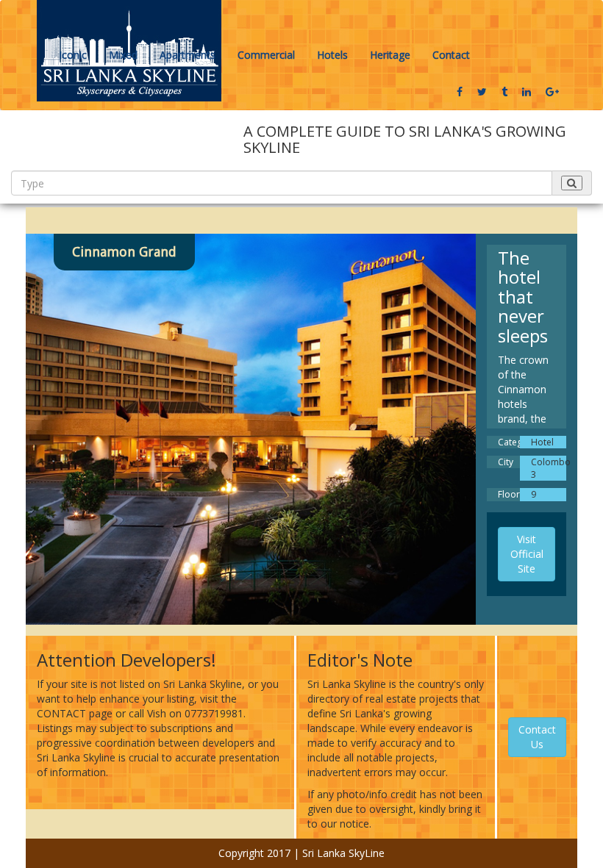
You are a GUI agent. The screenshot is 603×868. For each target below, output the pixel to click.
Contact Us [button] (537, 736)
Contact (451, 55)
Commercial (266, 55)
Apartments (187, 55)
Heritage (390, 55)
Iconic (73, 55)
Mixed (123, 55)
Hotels (332, 55)
